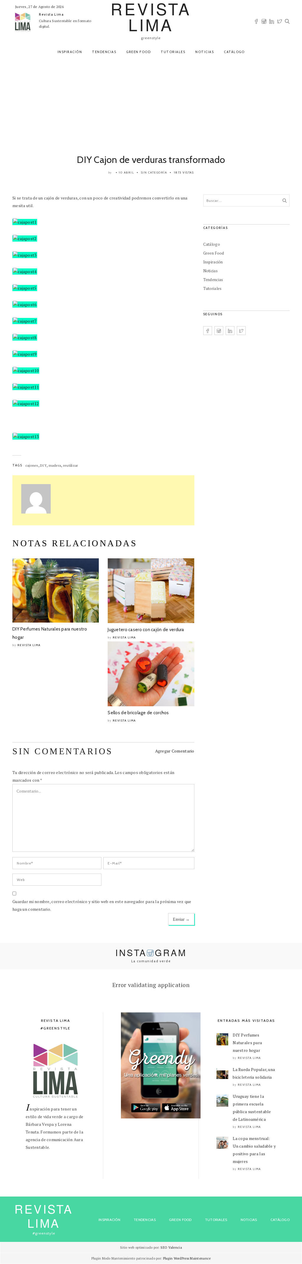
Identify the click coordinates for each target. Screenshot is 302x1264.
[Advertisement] (151, 103)
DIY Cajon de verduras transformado (151, 159)
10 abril (126, 172)
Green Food (138, 52)
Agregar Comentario (174, 751)
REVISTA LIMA (43, 1215)
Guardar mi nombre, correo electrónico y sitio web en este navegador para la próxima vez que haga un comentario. (101, 905)
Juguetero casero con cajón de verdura (146, 629)
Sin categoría (154, 172)
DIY (43, 465)
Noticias (204, 52)
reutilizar (70, 465)
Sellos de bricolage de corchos (138, 712)
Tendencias (104, 52)
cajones (31, 465)
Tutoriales (173, 52)
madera (55, 465)
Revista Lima (51, 14)
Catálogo (234, 52)
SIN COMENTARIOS (62, 751)
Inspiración (70, 52)
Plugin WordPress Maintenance (187, 1258)
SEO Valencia (171, 1247)
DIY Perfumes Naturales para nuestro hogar (247, 1042)
